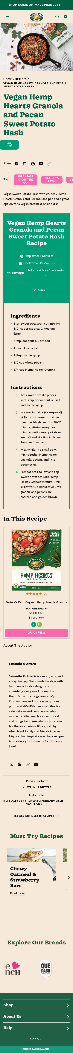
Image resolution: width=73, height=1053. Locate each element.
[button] (57, 17)
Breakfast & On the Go (25, 180)
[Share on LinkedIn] (25, 164)
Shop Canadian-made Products (35, 5)
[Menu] (7, 17)
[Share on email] (41, 164)
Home (7, 79)
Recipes (21, 79)
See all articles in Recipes (34, 816)
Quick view (36, 633)
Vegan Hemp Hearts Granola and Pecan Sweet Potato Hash (34, 85)
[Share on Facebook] (16, 164)
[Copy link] (49, 164)
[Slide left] (4, 877)
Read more (17, 893)
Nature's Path (52, 180)
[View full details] (36, 559)
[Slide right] (69, 877)
